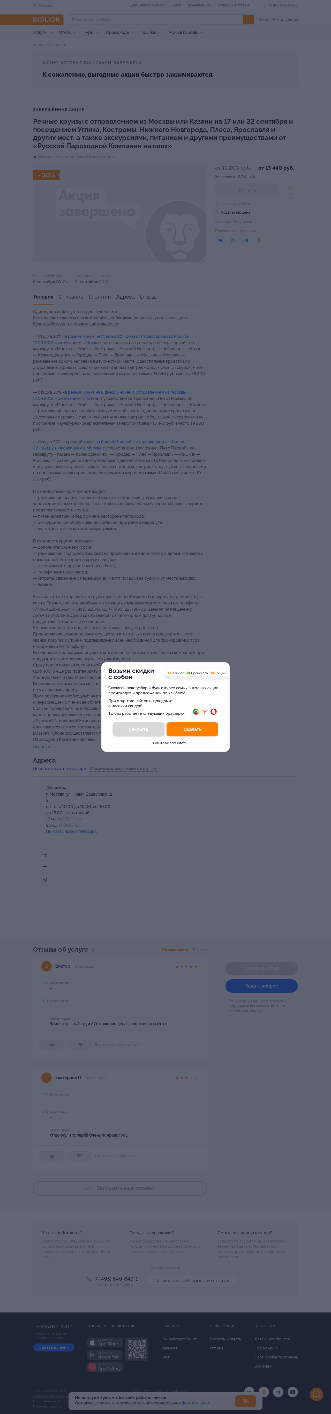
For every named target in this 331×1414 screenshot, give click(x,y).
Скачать (192, 729)
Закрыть (138, 729)
